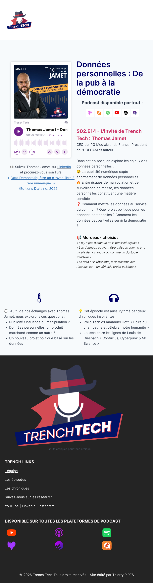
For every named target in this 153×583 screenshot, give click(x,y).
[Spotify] (108, 113)
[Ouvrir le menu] (144, 20)
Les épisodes (15, 480)
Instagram (47, 506)
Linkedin (28, 506)
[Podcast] (90, 113)
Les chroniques (17, 488)
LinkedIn (64, 167)
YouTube (12, 506)
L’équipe (11, 471)
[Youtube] (117, 113)
